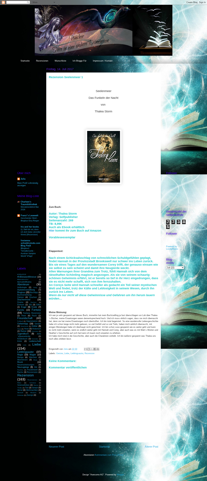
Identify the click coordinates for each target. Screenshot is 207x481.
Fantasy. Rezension (32, 313)
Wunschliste (60, 61)
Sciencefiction (23, 385)
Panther (20, 370)
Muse (35, 360)
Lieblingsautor (77, 353)
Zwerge (30, 395)
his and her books (30, 227)
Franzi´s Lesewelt (29, 215)
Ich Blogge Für (79, 61)
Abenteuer (23, 284)
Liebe (66, 353)
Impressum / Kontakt (103, 61)
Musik (20, 362)
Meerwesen (22, 360)
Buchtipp (34, 292)
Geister (59, 353)
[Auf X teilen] (91, 349)
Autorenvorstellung (26, 290)
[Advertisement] (29, 115)
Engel (23, 307)
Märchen (33, 357)
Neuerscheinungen (25, 365)
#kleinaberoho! (22, 279)
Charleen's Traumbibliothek (29, 203)
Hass (19, 329)
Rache (20, 372)
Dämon (20, 297)
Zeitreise (20, 395)
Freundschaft (24, 318)
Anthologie (22, 287)
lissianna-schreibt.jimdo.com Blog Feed (30, 243)
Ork (35, 367)
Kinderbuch (22, 339)
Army (35, 287)
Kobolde (35, 339)
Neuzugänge (23, 367)
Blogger (120, 474)
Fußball (20, 321)
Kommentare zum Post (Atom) (109, 455)
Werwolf (20, 392)
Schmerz (32, 383)
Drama (20, 302)
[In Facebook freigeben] (94, 349)
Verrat (19, 390)
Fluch (34, 316)
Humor (23, 331)
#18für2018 (21, 274)
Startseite (25, 61)
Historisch (36, 329)
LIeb (24, 345)
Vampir (35, 388)
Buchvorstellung (24, 295)
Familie (20, 310)
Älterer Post (151, 446)
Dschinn (34, 302)
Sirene (35, 385)
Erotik (34, 307)
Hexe (26, 329)
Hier (52, 230)
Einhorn (20, 305)
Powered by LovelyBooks (172, 247)
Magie (20, 354)
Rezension (89, 353)
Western (33, 392)
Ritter (19, 383)
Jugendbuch (23, 333)
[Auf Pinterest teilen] (97, 349)
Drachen (33, 297)
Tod (26, 388)
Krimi (19, 341)
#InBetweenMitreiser (26, 277)
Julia (23, 179)
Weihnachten (32, 390)
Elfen (38, 305)
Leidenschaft (35, 341)
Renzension (32, 372)
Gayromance (32, 321)
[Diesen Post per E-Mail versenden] (85, 349)
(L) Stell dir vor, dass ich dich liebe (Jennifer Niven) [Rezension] (31, 232)
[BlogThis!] (88, 349)
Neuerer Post (56, 446)
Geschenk (24, 326)
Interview (35, 331)
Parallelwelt (32, 370)
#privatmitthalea (24, 282)
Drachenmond (23, 299)
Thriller (19, 388)
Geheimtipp (22, 323)
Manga (20, 357)
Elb (30, 305)
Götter (35, 326)
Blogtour (21, 292)
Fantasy (36, 309)
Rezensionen (42, 61)
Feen (24, 316)
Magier (33, 354)
